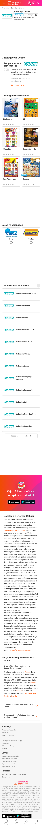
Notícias (5, 748)
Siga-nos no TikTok (8, 766)
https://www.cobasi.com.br (20, 650)
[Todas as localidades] (38, 285)
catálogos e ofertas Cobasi (14, 530)
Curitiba (14, 696)
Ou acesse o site (17, 85)
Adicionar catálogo (8, 746)
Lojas (7, 8)
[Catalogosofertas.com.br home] (15, 3)
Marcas (4, 738)
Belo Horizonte (30, 693)
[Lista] (34, 3)
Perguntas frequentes (9, 730)
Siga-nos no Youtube (9, 764)
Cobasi (13, 8)
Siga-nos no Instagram (9, 761)
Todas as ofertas (8, 735)
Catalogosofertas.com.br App (12, 740)
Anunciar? (5, 732)
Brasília (6, 696)
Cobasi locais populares (15, 285)
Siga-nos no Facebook (9, 758)
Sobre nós (5, 743)
